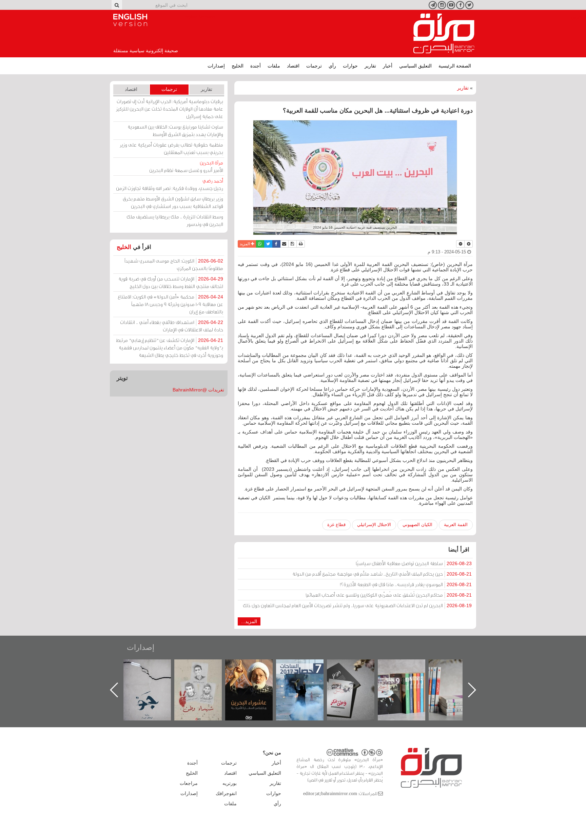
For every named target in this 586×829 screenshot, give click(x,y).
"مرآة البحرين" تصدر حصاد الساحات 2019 (459, 675)
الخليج (237, 66)
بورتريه (229, 783)
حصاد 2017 (357, 667)
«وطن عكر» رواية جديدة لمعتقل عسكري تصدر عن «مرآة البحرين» (408, 679)
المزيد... (249, 621)
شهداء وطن (256, 667)
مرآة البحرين (443, 33)
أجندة (255, 66)
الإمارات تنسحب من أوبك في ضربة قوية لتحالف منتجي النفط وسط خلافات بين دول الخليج (170, 282)
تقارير (370, 66)
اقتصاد (293, 66)
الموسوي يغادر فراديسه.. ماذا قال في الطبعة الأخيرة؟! (406, 584)
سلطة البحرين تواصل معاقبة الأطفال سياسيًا (414, 563)
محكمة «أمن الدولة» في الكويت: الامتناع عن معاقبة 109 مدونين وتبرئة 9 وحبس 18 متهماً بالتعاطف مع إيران (170, 304)
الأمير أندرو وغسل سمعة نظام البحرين (186, 166)
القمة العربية (456, 524)
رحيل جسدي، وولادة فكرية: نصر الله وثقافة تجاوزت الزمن (169, 184)
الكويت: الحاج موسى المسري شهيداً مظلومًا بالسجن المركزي (173, 264)
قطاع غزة (336, 524)
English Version (130, 20)
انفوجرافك (226, 793)
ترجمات (314, 66)
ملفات (274, 66)
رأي (332, 66)
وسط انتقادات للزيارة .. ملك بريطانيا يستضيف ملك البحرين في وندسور (174, 220)
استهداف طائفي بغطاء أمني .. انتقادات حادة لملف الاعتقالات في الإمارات (171, 326)
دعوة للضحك (154, 667)
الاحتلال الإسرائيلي (374, 524)
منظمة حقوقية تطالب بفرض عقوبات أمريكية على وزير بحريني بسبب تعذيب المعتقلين (171, 148)
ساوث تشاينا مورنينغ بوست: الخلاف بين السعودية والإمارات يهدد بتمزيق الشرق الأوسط (175, 130)
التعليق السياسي (415, 66)
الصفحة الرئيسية (454, 66)
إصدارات (216, 66)
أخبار (387, 66)
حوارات (350, 66)
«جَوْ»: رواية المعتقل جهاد (205, 671)
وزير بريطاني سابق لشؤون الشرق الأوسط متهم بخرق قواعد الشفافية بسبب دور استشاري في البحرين (173, 202)
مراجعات (189, 783)
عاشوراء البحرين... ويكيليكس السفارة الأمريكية (306, 675)
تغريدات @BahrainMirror (198, 389)
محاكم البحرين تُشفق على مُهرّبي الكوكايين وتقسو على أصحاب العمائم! (389, 594)
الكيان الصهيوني (417, 524)
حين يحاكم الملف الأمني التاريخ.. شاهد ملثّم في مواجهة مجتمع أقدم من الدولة (382, 573)
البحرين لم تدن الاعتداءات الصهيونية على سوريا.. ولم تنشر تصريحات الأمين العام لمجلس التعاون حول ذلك (357, 605)
